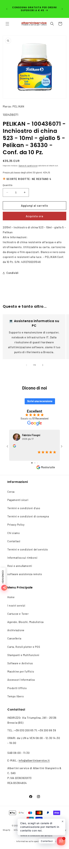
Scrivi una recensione (39, 401)
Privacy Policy (15, 524)
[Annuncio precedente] (7, 9)
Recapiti (52, 841)
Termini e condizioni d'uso (23, 508)
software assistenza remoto (24, 574)
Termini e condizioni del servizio (27, 549)
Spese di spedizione (28, 165)
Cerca (11, 491)
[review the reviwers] (14, 446)
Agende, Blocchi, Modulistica (25, 622)
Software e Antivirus (20, 663)
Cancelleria (14, 638)
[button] (7, 24)
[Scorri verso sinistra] (26, 365)
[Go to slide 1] (32, 463)
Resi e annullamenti (19, 565)
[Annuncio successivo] (62, 9)
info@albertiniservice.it (34, 760)
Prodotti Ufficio (17, 688)
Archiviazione (15, 630)
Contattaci (13, 541)
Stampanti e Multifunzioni (23, 655)
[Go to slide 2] (34, 462)
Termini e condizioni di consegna (28, 516)
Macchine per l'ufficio (20, 671)
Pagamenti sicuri (18, 500)
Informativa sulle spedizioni (30, 841)
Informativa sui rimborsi (22, 557)
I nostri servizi (16, 605)
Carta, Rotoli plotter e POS (23, 646)
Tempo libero (15, 696)
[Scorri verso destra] (43, 365)
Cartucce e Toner (18, 613)
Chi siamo (13, 533)
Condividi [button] (12, 272)
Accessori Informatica (21, 679)
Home (11, 597)
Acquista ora (34, 216)
